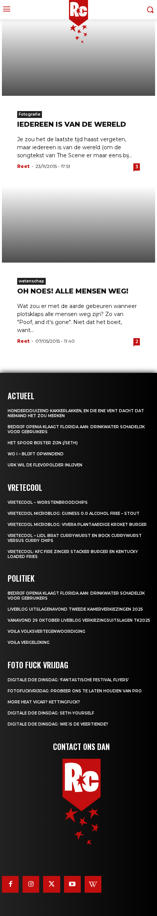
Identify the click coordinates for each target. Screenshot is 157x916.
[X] (51, 884)
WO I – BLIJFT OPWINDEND (36, 454)
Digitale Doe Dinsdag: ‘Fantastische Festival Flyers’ (68, 679)
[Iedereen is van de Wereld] (78, 57)
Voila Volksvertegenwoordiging (46, 631)
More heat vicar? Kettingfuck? (44, 702)
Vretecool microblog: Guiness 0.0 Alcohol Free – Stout (73, 513)
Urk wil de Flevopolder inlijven (45, 465)
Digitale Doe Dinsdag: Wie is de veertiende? (58, 724)
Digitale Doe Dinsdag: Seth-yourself (51, 713)
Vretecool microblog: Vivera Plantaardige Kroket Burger (77, 524)
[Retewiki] (93, 884)
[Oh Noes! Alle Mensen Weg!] (78, 224)
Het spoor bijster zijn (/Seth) (43, 442)
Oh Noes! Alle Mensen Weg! (72, 291)
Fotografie (29, 114)
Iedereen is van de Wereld (71, 124)
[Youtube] (72, 884)
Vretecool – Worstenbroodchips (48, 502)
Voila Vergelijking (29, 642)
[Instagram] (30, 884)
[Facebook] (10, 884)
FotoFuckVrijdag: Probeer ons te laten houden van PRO (75, 691)
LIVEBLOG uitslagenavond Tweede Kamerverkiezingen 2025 (75, 609)
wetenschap (31, 281)
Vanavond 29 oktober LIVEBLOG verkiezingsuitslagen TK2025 (79, 620)
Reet (23, 166)
